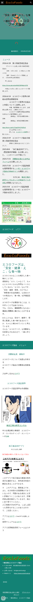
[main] (16, 19)
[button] (2, 2)
